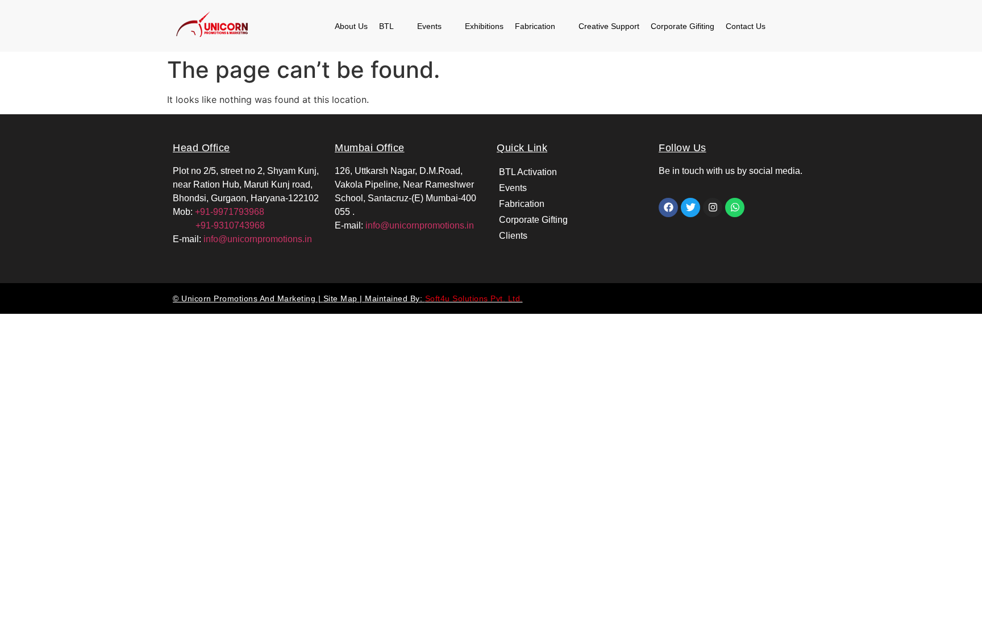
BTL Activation (528, 172)
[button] (392, 26)
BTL (386, 26)
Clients (513, 235)
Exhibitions (484, 26)
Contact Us (745, 26)
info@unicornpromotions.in (257, 239)
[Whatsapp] (734, 207)
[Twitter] (690, 207)
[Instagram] (712, 207)
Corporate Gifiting (682, 26)
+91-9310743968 (219, 225)
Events (429, 26)
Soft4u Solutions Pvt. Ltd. (474, 298)
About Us (351, 26)
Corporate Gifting (533, 220)
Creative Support (609, 26)
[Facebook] (668, 207)
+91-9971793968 (229, 212)
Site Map (341, 298)
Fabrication (535, 26)
